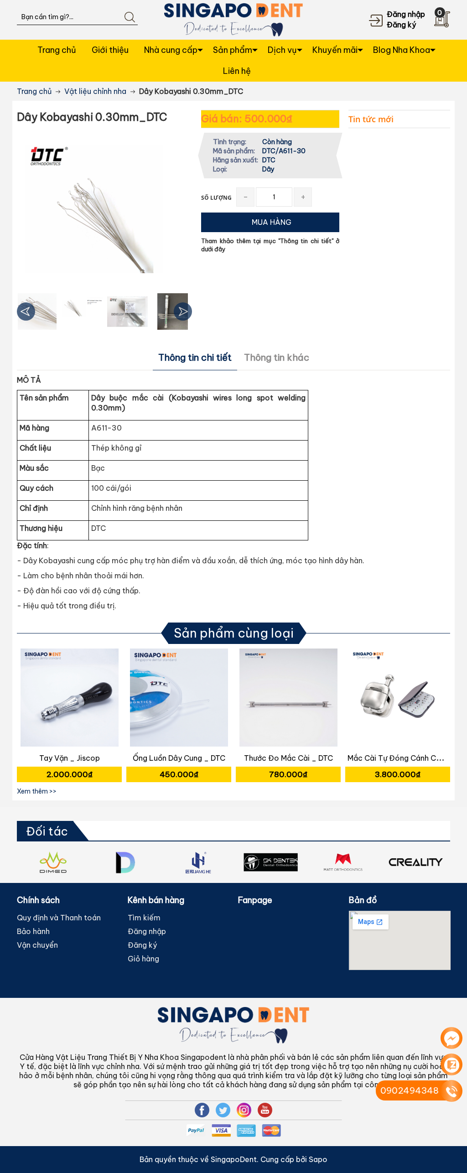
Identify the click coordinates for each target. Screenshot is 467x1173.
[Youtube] (265, 1110)
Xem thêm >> (37, 791)
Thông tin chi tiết (195, 357)
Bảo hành (33, 931)
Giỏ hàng (143, 958)
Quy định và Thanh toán (59, 917)
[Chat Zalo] (451, 1064)
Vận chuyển (37, 945)
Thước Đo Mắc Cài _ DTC (288, 758)
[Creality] (415, 862)
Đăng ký (401, 24)
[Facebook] (202, 1110)
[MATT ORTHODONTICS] (343, 862)
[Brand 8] (53, 862)
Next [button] (183, 311)
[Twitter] (223, 1110)
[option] (37, 311)
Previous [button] (26, 311)
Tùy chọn (399, 703)
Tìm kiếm (144, 917)
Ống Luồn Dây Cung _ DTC (179, 758)
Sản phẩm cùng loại (234, 633)
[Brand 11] (270, 862)
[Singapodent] (233, 19)
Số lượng (216, 198)
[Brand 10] (198, 862)
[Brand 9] (125, 862)
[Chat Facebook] (451, 1038)
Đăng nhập (406, 14)
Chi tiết (68, 703)
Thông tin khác (276, 357)
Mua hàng (70, 703)
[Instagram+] (244, 1110)
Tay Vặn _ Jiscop (69, 758)
